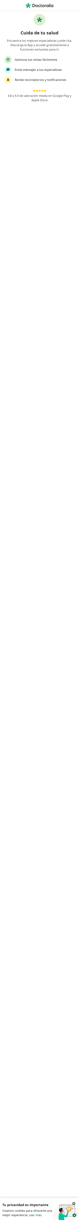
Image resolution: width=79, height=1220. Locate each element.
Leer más (35, 1215)
